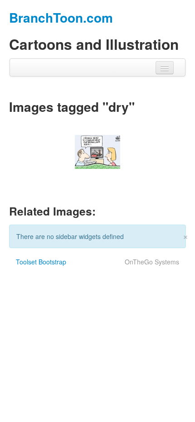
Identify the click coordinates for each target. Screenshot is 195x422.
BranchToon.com (61, 17)
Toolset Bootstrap (41, 261)
